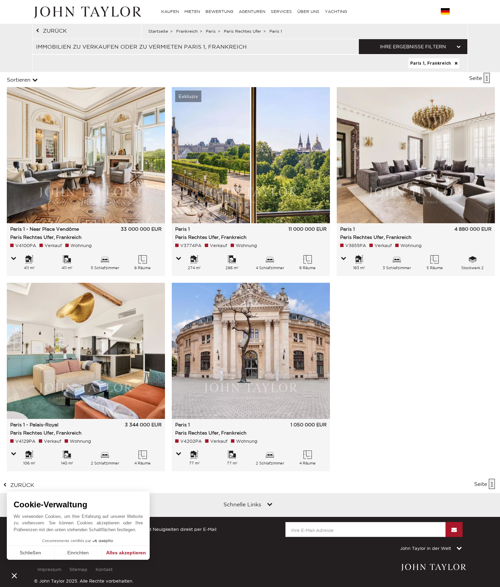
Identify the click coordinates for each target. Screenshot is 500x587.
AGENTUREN (252, 11)
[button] (14, 575)
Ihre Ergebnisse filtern (413, 46)
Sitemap (78, 569)
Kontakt (104, 569)
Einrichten (78, 552)
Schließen (30, 552)
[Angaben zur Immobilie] (13, 259)
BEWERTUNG (219, 11)
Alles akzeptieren (126, 552)
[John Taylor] (86, 11)
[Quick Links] (270, 505)
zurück (55, 31)
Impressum (49, 569)
